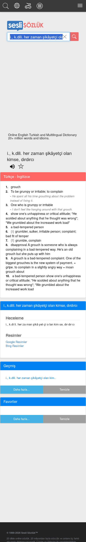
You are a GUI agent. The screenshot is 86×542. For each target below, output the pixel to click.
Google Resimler (16, 342)
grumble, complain (28, 240)
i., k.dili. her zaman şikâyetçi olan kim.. (31, 378)
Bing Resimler (15, 346)
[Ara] (74, 36)
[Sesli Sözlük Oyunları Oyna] (29, 7)
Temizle (64, 389)
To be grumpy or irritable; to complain (37, 191)
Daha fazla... (21, 389)
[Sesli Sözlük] (6, 7)
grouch (16, 187)
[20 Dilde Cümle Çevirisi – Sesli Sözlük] (17, 7)
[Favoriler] (19, 169)
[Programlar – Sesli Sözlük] (40, 7)
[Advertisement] (43, 88)
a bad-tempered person (27, 227)
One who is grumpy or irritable (32, 205)
